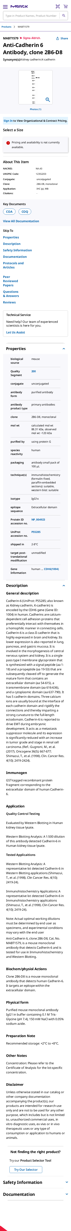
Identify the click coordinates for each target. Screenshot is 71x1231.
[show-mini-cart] (65, 6)
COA (9, 212)
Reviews (9, 302)
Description (11, 244)
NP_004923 (38, 519)
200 (33, 371)
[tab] (10, 26)
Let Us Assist (15, 332)
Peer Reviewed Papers (10, 281)
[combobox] (35, 15)
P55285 (36, 532)
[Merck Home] (19, 6)
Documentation (15, 257)
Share (64, 38)
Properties (11, 237)
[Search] (63, 16)
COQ (25, 212)
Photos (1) (35, 109)
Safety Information (17, 250)
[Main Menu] (5, 6)
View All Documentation (21, 221)
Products (6, 26)
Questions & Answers (11, 294)
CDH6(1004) (51, 569)
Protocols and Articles (13, 265)
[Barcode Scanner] (57, 6)
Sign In (8, 120)
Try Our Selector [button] (25, 1170)
